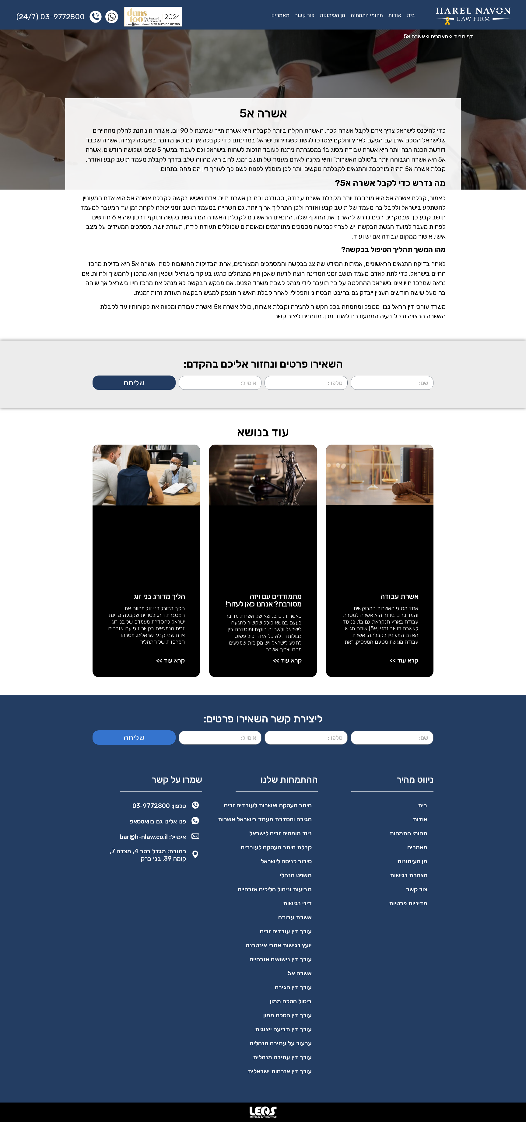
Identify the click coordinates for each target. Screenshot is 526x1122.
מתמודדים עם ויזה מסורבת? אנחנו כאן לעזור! (263, 600)
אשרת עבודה (399, 596)
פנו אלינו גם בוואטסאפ (158, 821)
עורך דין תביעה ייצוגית (283, 1029)
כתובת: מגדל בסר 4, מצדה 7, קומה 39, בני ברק (148, 855)
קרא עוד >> (404, 660)
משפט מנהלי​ (296, 875)
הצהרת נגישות (408, 875)
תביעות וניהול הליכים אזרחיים (275, 889)
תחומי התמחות (367, 15)
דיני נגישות (297, 903)
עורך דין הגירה (293, 987)
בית (411, 15)
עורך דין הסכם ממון (287, 1015)
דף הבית (463, 36)
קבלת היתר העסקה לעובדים (276, 847)
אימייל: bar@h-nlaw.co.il (153, 837)
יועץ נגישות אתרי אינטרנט (279, 945)
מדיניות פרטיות (408, 903)
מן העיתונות (332, 15)
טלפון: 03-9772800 (159, 805)
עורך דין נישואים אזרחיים (281, 959)
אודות (395, 15)
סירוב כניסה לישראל (286, 861)
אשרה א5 (299, 973)
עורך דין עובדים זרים (286, 931)
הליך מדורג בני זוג (159, 596)
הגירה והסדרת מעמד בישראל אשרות (265, 819)
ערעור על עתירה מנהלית (280, 1043)
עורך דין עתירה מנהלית (282, 1057)
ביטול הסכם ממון (291, 1001)
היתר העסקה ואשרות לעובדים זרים (268, 805)
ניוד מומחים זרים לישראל (280, 833)
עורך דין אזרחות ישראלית (280, 1071)
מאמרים (280, 15)
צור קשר (304, 15)
